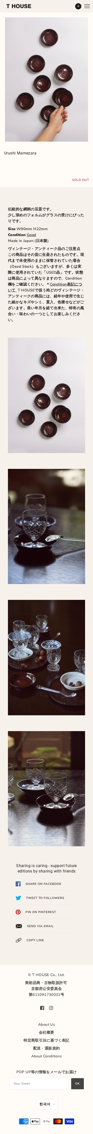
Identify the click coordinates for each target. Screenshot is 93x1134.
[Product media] (46, 79)
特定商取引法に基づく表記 (46, 1040)
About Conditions (46, 1056)
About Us (46, 1024)
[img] (42, 1007)
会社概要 (46, 1032)
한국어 (45, 1104)
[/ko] (24, 6)
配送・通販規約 (46, 1048)
